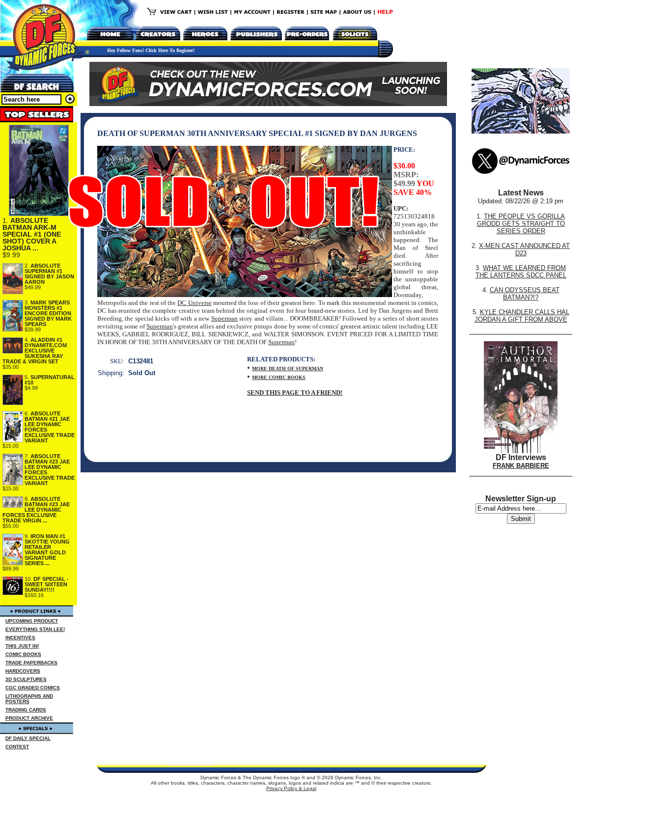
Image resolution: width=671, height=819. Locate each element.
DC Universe (194, 302)
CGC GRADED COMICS (32, 687)
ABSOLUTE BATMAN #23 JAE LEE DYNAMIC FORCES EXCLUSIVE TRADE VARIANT (50, 469)
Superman (224, 318)
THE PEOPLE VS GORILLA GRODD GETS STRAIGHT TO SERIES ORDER (521, 224)
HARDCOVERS (22, 671)
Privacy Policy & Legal (291, 788)
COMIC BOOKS (23, 654)
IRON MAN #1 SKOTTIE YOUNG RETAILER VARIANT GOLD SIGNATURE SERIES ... (47, 549)
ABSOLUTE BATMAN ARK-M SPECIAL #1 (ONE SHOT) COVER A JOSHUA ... (31, 234)
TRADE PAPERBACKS (31, 662)
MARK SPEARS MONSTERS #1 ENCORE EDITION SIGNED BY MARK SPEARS (48, 313)
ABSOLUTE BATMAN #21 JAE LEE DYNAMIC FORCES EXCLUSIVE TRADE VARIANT (50, 426)
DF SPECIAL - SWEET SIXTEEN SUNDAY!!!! (47, 584)
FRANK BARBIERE (521, 465)
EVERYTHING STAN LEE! (35, 629)
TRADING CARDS (25, 709)
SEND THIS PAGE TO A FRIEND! (294, 392)
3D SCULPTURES (26, 679)
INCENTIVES (20, 637)
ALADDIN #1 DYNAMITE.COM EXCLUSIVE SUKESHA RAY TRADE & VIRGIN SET (34, 350)
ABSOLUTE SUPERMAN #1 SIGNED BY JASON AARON (49, 274)
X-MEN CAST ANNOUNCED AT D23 (524, 249)
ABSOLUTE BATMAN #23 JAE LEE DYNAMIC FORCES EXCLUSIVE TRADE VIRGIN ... (36, 509)
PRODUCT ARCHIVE (29, 718)
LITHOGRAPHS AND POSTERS (29, 698)
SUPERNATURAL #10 (50, 379)
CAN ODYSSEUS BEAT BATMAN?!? (524, 293)
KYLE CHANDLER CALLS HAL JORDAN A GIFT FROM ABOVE (522, 315)
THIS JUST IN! (22, 646)
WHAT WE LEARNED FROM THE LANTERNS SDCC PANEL (520, 271)
